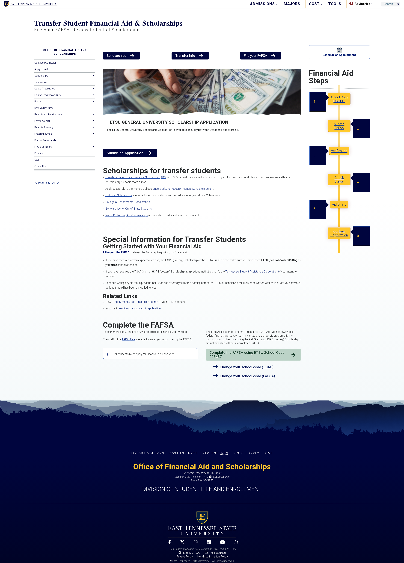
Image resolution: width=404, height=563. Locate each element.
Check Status (339, 179)
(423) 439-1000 (190, 552)
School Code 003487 (339, 99)
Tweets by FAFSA (48, 182)
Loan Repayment (43, 133)
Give (268, 453)
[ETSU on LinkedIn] (207, 543)
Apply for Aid (41, 69)
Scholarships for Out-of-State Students (128, 208)
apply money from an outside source (136, 301)
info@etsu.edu (217, 552)
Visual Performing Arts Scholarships (126, 215)
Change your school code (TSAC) (246, 367)
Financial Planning (43, 127)
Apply (253, 453)
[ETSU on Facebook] (168, 543)
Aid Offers (339, 204)
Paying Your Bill (42, 120)
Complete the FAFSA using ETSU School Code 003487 (247, 354)
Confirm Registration (339, 233)
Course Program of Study (47, 95)
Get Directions (220, 476)
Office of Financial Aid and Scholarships (64, 52)
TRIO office (128, 339)
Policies (38, 153)
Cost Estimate (183, 453)
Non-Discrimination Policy (212, 556)
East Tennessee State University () (30, 4)
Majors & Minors (147, 453)
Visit (238, 453)
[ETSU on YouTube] (221, 543)
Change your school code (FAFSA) (247, 376)
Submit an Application (125, 153)
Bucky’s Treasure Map (45, 140)
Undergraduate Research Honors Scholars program (183, 188)
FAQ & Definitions (43, 146)
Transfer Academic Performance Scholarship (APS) (135, 177)
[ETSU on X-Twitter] (181, 543)
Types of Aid (40, 82)
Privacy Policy (184, 556)
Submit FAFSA (339, 126)
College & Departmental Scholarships (127, 202)
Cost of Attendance (44, 88)
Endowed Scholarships (118, 195)
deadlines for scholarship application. (139, 308)
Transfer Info (185, 56)
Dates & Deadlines (43, 108)
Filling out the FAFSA (116, 252)
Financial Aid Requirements (48, 114)
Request (215, 453)
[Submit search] (398, 4)
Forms (37, 101)
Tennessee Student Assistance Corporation (251, 271)
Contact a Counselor (45, 62)
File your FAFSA (255, 56)
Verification (339, 151)
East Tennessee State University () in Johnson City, (202, 524)
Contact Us (40, 166)
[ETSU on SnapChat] (235, 543)
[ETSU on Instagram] (194, 543)
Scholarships (41, 75)
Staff (36, 159)
